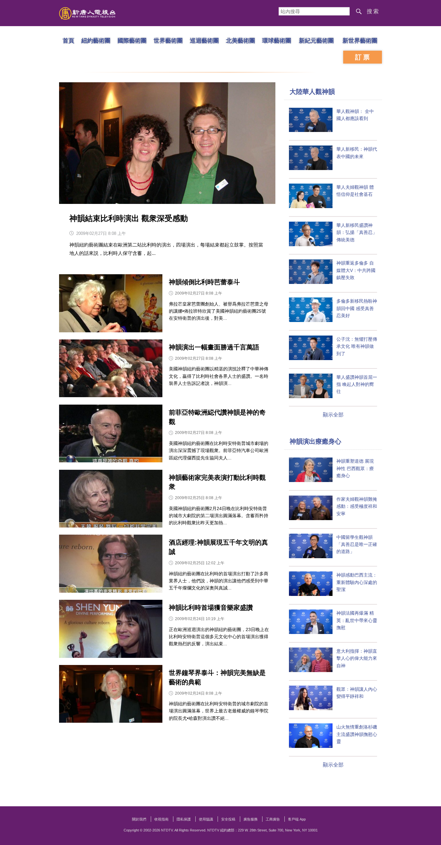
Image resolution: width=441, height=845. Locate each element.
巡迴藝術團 (204, 40)
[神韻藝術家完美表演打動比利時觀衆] (110, 500)
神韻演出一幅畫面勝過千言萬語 (214, 347)
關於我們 (139, 819)
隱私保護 (184, 819)
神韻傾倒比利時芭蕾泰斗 (204, 282)
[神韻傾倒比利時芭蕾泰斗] (110, 304)
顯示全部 (333, 414)
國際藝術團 (132, 40)
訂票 (363, 57)
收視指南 (161, 819)
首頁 (68, 40)
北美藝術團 (240, 40)
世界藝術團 (168, 40)
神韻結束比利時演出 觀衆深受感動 (128, 218)
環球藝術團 (276, 40)
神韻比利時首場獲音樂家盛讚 (211, 607)
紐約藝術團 (95, 40)
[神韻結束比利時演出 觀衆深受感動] (167, 143)
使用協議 (206, 819)
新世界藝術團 (360, 40)
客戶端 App (297, 819)
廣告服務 (250, 819)
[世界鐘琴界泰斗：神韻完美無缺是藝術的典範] (110, 695)
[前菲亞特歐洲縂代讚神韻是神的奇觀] (110, 435)
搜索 (373, 11)
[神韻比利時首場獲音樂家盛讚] (110, 630)
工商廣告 (273, 819)
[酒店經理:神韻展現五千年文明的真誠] (110, 565)
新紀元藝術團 (316, 40)
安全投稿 (228, 819)
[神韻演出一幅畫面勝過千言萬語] (110, 369)
